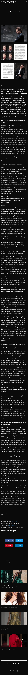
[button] (26, 2)
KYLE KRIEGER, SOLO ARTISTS (17, 525)
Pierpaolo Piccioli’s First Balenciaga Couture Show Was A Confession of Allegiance (14, 586)
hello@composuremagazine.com (14, 668)
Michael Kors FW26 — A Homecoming (10, 649)
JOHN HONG (15, 522)
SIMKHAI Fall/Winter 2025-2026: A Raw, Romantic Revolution (13, 628)
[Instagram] (17, 672)
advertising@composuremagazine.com (14, 670)
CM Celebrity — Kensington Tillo (9, 607)
